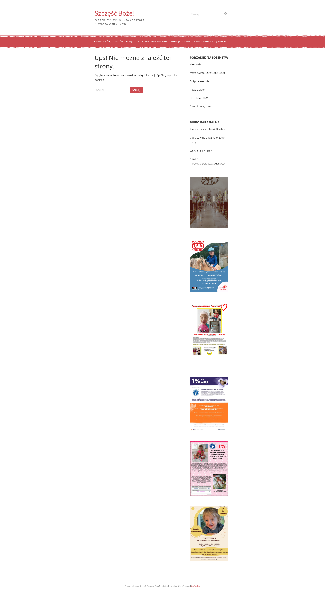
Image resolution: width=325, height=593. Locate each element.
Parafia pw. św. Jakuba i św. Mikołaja (113, 41)
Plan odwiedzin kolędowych (210, 41)
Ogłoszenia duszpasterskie (152, 41)
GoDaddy (195, 586)
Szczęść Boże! (115, 13)
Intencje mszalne (180, 41)
